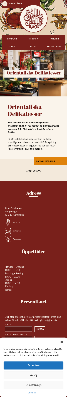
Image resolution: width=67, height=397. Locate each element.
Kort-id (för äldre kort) (17, 334)
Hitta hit (16, 222)
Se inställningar (33, 384)
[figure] (15, 4)
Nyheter (54, 39)
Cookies (32, 392)
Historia (33, 39)
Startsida (33, 19)
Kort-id (8, 324)
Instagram (17, 230)
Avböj (33, 375)
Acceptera (33, 365)
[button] (61, 342)
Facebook (17, 239)
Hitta (33, 46)
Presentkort (54, 46)
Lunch (12, 46)
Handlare (12, 39)
